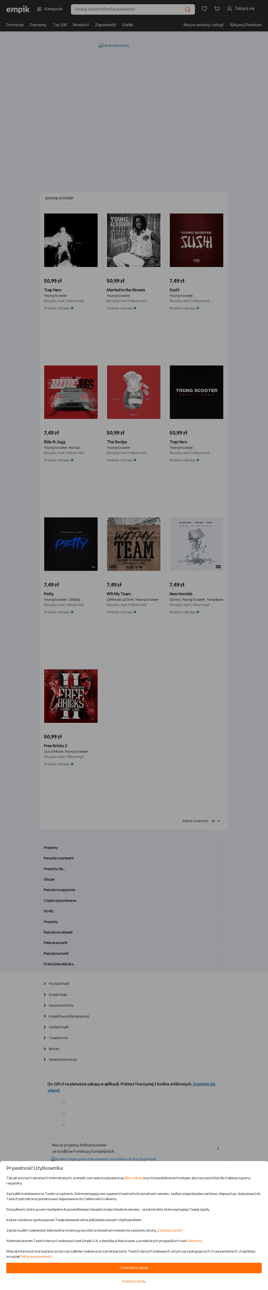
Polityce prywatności (36, 1257)
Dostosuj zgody (170, 1230)
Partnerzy (194, 1241)
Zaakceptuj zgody (134, 1268)
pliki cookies (133, 1178)
